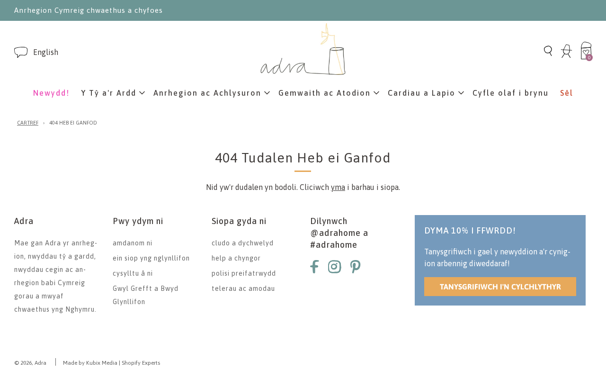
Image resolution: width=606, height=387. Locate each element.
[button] (46, 52)
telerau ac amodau (243, 288)
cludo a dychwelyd (243, 243)
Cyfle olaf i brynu (510, 93)
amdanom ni (132, 243)
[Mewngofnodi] (566, 56)
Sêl (566, 93)
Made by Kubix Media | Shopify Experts (111, 363)
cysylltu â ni (133, 273)
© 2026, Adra (30, 363)
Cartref (27, 123)
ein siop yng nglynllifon (151, 258)
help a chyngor (236, 258)
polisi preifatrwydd (244, 273)
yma (338, 187)
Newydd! (51, 93)
